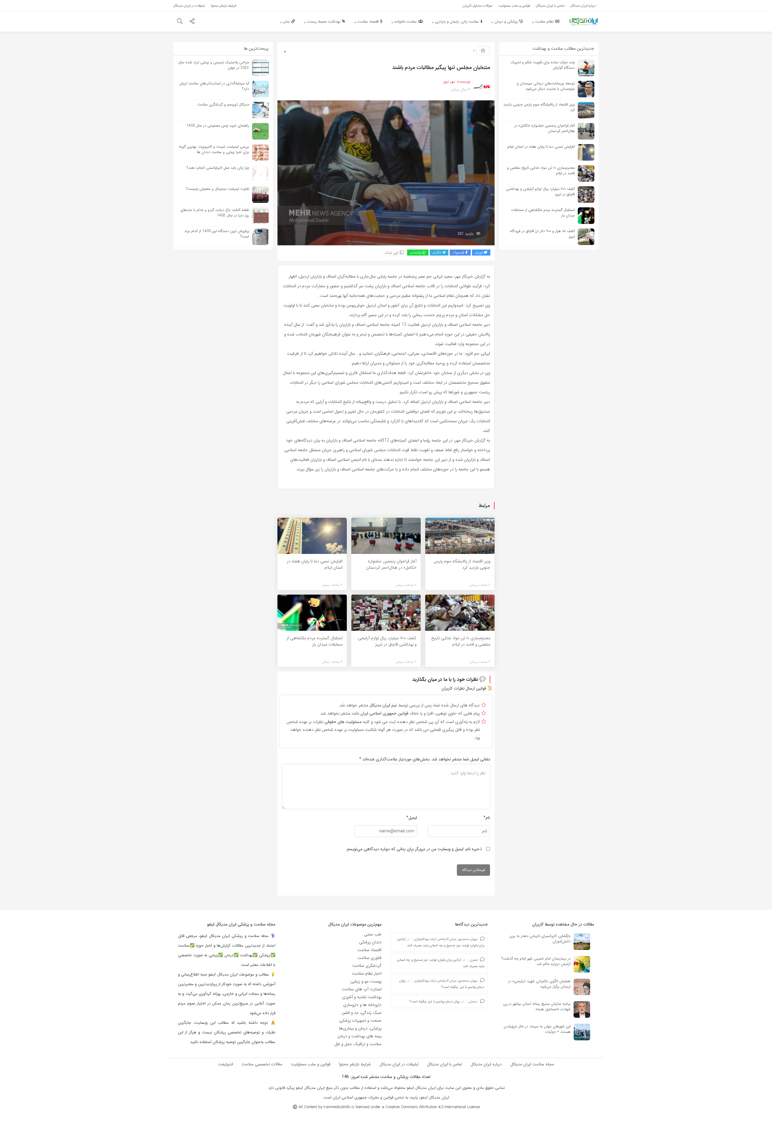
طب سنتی (372, 934)
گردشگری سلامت (366, 965)
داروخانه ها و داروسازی (362, 1004)
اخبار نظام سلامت (366, 973)
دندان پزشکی (370, 942)
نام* (486, 817)
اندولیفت (225, 1064)
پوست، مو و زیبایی (365, 981)
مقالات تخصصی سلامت (262, 1064)
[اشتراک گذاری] (192, 22)
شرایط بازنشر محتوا (355, 1064)
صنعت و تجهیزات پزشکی (360, 1020)
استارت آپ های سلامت (361, 989)
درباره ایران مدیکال (486, 1064)
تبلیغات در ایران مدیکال (399, 1064)
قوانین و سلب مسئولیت (311, 1064)
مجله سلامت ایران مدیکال (532, 1064)
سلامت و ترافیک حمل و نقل (357, 1044)
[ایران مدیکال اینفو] (583, 21)
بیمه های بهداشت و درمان (359, 1036)
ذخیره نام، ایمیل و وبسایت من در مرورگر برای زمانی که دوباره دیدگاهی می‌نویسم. (414, 849)
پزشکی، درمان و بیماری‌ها (360, 1028)
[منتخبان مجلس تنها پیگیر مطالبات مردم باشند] (386, 172)
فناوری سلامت (369, 957)
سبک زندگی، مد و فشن (361, 1012)
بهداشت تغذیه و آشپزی (361, 997)
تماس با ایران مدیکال (444, 1064)
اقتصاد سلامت (369, 950)
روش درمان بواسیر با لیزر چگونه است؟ (435, 1001)
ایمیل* (411, 817)
